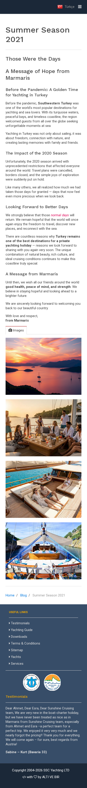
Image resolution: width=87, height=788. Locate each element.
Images (18, 330)
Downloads (18, 637)
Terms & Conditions (25, 643)
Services (16, 664)
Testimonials (20, 623)
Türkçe (69, 7)
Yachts (15, 657)
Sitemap (16, 650)
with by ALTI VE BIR (42, 777)
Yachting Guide (21, 630)
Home (10, 595)
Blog (23, 595)
